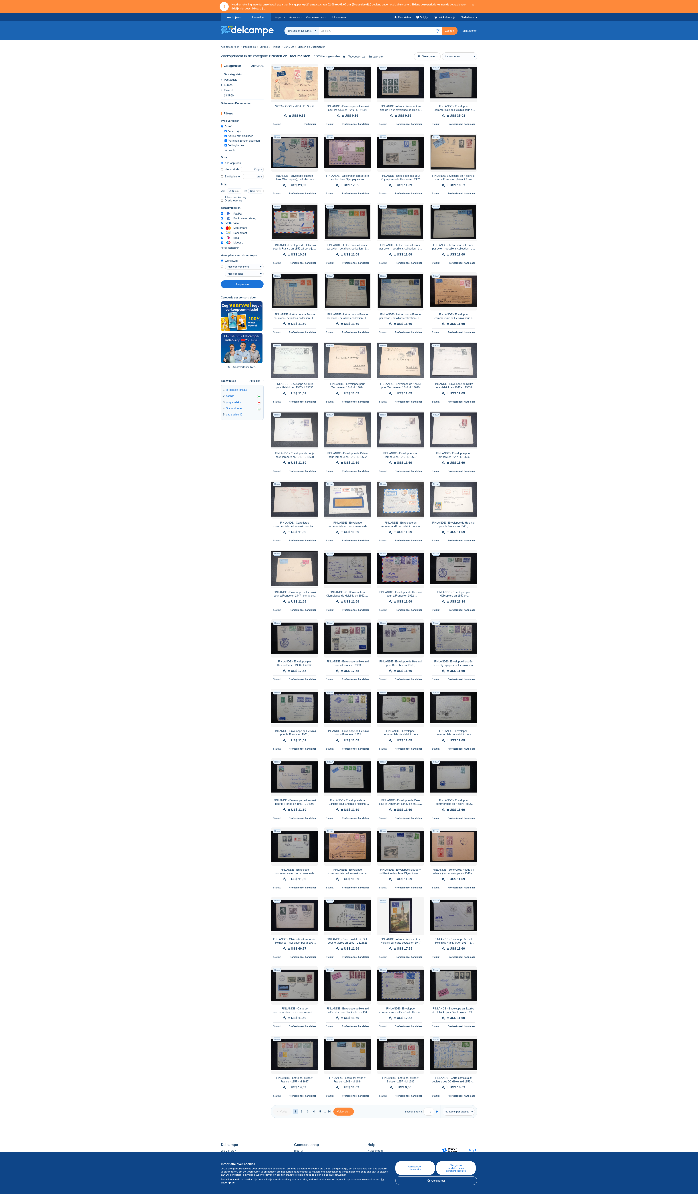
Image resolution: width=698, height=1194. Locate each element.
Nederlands (467, 17)
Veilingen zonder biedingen (244, 140)
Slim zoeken (469, 30)
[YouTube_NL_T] (242, 348)
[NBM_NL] (242, 316)
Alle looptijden (233, 163)
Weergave (428, 56)
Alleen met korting (235, 197)
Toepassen (242, 284)
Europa (228, 84)
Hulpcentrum (375, 1150)
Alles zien (257, 66)
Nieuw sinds (232, 169)
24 (329, 1111)
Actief (228, 126)
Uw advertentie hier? (244, 367)
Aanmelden (258, 17)
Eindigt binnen (233, 176)
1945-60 (229, 95)
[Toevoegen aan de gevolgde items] (313, 69)
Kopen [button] (278, 17)
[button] (438, 31)
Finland (228, 90)
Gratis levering (233, 200)
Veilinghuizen (236, 145)
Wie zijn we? (228, 1150)
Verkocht (230, 150)
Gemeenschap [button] (315, 17)
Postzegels (230, 79)
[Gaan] (437, 1111)
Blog (297, 1150)
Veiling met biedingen (240, 135)
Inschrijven (233, 17)
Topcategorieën (233, 74)
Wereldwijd (231, 260)
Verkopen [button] (294, 17)
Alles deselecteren (230, 248)
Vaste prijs (234, 131)
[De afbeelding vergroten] (294, 83)
